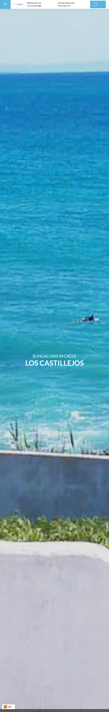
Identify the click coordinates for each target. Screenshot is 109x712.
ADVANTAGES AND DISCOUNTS (66, 4)
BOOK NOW (95, 4)
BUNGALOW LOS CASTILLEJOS (34, 4)
